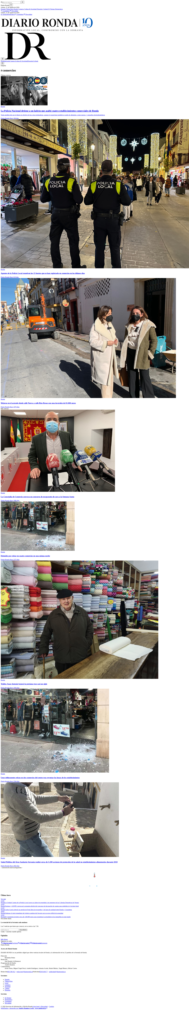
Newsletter (14, 11)
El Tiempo (51, 9)
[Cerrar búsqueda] (22, 2)
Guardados (6, 11)
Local (6, 983)
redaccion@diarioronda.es (25, 972)
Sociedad (7, 986)
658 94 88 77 (43, 972)
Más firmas (4, 939)
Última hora (9, 9)
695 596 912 (11, 972)
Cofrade (45, 9)
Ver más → (184, 871)
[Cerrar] (11, 5)
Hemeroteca (59, 9)
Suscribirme (23, 930)
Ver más (3, 899)
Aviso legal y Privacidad (40, 1006)
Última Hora (9, 981)
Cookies (51, 1006)
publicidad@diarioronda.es (57, 972)
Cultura (7, 988)
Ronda (15, 9)
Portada (3, 9)
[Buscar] (2, 63)
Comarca (21, 9)
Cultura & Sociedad (30, 9)
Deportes (40, 9)
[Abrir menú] (2, 58)
